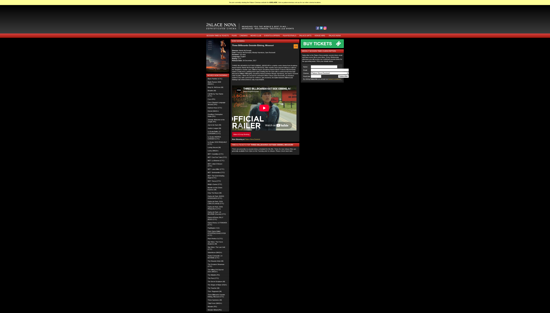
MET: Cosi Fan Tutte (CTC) (217, 157)
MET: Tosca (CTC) (214, 181)
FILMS (234, 36)
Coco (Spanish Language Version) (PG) (216, 103)
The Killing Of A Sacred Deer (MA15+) (215, 270)
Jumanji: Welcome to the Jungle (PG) (216, 121)
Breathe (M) (212, 90)
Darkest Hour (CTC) (215, 108)
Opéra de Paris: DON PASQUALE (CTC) (215, 208)
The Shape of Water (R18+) (217, 285)
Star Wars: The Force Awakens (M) (215, 243)
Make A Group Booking (241, 134)
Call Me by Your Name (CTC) (215, 95)
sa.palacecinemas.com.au (290, 2)
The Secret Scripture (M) (216, 281)
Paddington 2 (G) (214, 228)
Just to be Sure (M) (214, 125)
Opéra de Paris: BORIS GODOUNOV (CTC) (216, 197)
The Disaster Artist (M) (215, 261)
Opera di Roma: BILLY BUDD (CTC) (215, 218)
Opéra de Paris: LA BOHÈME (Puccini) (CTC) (217, 213)
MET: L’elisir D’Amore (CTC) (215, 165)
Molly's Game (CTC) (215, 184)
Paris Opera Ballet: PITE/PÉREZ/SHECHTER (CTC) (217, 233)
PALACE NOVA (335, 36)
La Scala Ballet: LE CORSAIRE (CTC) (214, 132)
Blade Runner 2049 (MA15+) (214, 83)
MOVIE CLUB (256, 36)
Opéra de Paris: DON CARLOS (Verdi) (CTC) (216, 202)
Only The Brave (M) (215, 193)
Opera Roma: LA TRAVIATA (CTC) (217, 224)
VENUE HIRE (320, 36)
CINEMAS (243, 36)
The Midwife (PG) (214, 275)
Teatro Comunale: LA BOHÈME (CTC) (215, 257)
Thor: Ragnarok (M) (215, 291)
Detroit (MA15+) (213, 111)
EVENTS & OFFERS (272, 36)
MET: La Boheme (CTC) (216, 160)
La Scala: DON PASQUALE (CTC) (217, 143)
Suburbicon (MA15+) (215, 252)
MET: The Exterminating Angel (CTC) (216, 177)
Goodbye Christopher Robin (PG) (215, 115)
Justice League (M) (214, 128)
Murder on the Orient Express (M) (215, 188)
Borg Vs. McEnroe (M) (215, 87)
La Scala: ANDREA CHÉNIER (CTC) (214, 138)
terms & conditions (334, 79)
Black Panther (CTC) (215, 79)
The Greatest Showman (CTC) (216, 265)
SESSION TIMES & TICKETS (217, 36)
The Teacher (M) (213, 288)
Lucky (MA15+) (213, 151)
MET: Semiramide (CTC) (216, 172)
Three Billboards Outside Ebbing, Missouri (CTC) (216, 296)
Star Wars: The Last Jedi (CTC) (216, 248)
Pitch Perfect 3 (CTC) (215, 238)
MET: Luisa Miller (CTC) (216, 169)
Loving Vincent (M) (214, 147)
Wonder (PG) (212, 306)
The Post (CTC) (213, 278)
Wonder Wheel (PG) (215, 310)
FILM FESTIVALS (289, 36)
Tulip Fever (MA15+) (215, 303)
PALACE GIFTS (305, 36)
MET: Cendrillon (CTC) (215, 154)
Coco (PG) (211, 99)
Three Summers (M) (215, 300)
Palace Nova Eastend (252, 139)
